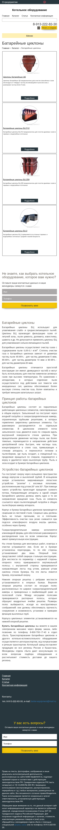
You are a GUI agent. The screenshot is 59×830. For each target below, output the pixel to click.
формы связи (20, 824)
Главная (5, 15)
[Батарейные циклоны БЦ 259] (29, 166)
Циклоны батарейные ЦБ (14, 76)
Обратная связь (10, 6)
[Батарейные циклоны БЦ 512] (29, 115)
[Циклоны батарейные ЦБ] (29, 63)
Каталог (15, 15)
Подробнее (29, 98)
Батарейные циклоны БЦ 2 (15, 230)
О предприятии (10, 2)
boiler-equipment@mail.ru (43, 701)
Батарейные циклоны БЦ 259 (16, 179)
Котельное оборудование (29, 10)
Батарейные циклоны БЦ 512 (16, 128)
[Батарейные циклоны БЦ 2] (29, 217)
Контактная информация (41, 15)
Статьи (25, 15)
